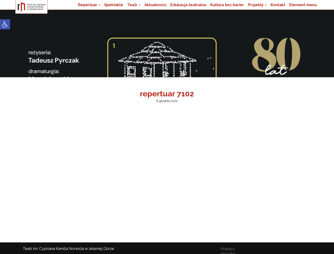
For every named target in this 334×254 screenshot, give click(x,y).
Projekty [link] (256, 5)
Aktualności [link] (155, 5)
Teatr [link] (132, 5)
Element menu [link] (303, 5)
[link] (5, 24)
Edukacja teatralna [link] (188, 5)
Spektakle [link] (113, 5)
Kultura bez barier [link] (227, 5)
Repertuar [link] (87, 5)
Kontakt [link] (278, 5)
